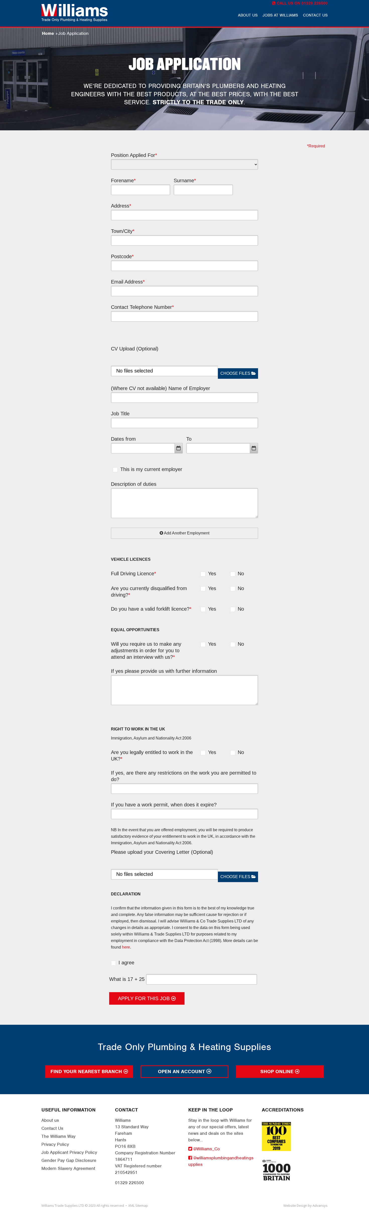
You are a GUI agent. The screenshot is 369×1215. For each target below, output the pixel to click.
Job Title (120, 413)
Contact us (315, 15)
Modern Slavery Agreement (68, 1168)
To (189, 439)
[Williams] (74, 12)
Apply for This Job (144, 998)
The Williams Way (58, 1136)
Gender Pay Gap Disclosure (68, 1160)
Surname (185, 180)
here (126, 947)
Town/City (123, 231)
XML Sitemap (138, 1205)
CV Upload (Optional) (134, 348)
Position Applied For (134, 155)
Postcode (122, 256)
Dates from (123, 439)
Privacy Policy (55, 1144)
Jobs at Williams (280, 15)
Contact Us (52, 1128)
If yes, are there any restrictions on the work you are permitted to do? (183, 776)
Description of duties (133, 484)
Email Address (128, 282)
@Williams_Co (206, 1149)
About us (248, 15)
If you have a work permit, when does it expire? (164, 804)
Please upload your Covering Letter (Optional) (162, 852)
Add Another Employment (186, 533)
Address (121, 206)
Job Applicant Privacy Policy (69, 1152)
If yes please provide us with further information (164, 671)
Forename (123, 180)
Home (48, 33)
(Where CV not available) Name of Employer (160, 388)
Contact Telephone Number (142, 307)
